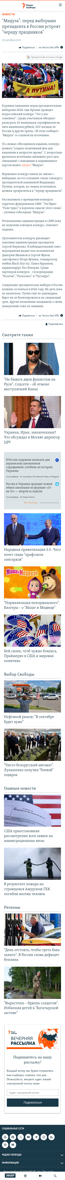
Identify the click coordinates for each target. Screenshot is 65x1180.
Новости (8, 14)
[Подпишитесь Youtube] (28, 1137)
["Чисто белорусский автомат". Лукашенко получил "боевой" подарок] (32, 745)
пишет (27, 165)
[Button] (27, 47)
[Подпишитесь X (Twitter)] (21, 1137)
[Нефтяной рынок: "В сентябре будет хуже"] (32, 696)
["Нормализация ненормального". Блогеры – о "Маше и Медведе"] (32, 582)
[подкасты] (25, 1176)
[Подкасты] (5, 1145)
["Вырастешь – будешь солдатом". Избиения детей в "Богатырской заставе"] (32, 983)
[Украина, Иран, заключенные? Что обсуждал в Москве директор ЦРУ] (32, 412)
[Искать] (55, 1176)
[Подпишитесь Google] (5, 1137)
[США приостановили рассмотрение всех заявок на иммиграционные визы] (32, 810)
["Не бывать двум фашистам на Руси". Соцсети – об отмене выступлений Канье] (32, 359)
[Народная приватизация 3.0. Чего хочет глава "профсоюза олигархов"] (32, 529)
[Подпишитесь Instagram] (43, 1137)
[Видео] (40, 1176)
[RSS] (51, 1137)
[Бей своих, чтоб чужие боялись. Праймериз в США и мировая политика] (32, 630)
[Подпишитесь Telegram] (36, 1137)
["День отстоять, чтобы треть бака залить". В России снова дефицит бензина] (32, 930)
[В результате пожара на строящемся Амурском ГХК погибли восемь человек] (32, 864)
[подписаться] (13, 1145)
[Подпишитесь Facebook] (13, 1137)
